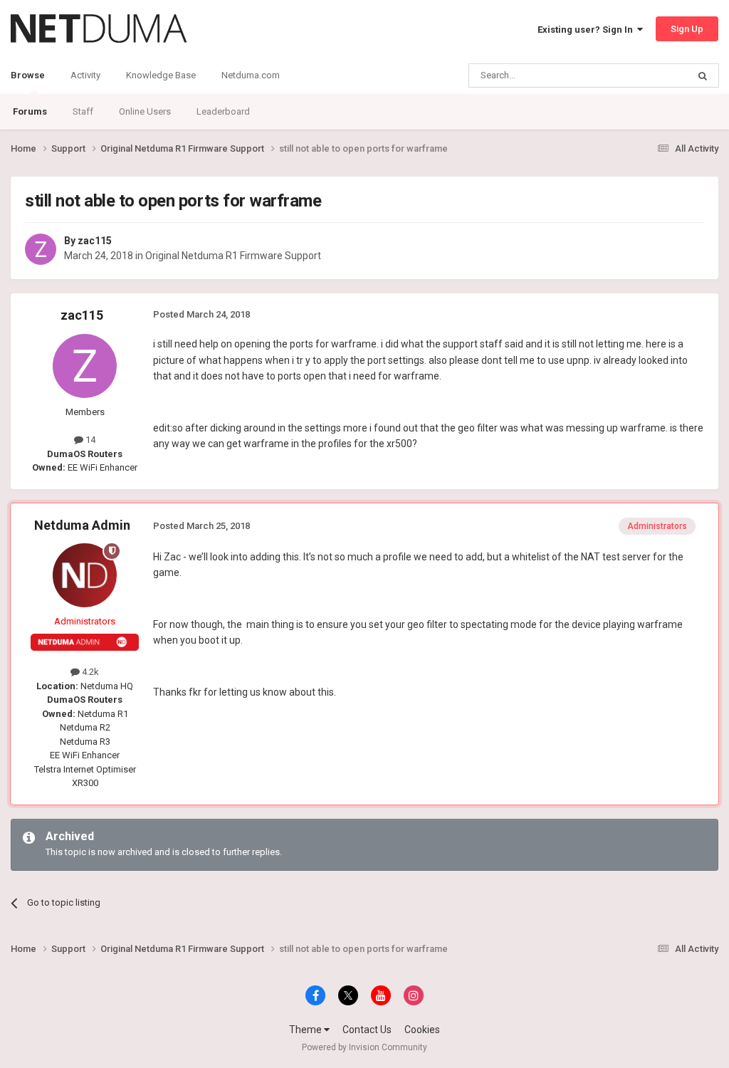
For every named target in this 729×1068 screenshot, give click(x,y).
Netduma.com (250, 75)
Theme (306, 1029)
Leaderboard (223, 111)
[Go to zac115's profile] (40, 249)
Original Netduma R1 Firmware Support (233, 255)
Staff (83, 111)
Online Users (145, 111)
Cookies (422, 1029)
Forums (30, 111)
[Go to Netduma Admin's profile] (85, 575)
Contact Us (367, 1029)
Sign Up (687, 28)
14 (89, 439)
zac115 (95, 240)
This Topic (648, 75)
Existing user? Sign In (587, 29)
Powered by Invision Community (364, 1047)
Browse (28, 75)
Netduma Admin (82, 525)
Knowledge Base (161, 75)
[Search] (702, 75)
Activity (85, 75)
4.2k (89, 671)
